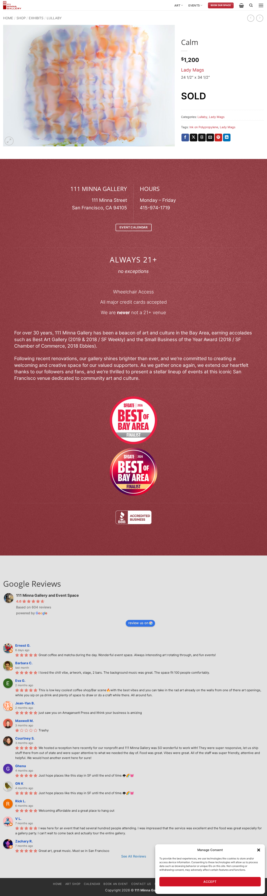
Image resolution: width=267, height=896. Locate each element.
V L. (18, 819)
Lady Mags (192, 70)
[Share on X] (193, 137)
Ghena (20, 766)
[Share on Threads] (202, 137)
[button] (259, 850)
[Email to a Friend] (210, 137)
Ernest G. (22, 645)
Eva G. (20, 680)
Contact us (141, 884)
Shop (21, 18)
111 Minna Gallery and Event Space (47, 595)
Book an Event (115, 884)
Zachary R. (24, 841)
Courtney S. (25, 738)
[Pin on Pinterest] (218, 137)
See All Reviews (133, 856)
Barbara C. (24, 663)
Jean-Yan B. (25, 703)
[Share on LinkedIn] (226, 137)
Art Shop (73, 884)
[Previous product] (259, 18)
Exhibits (36, 18)
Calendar (92, 884)
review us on (138, 623)
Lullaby (54, 18)
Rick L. (20, 801)
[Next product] (250, 18)
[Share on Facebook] (185, 137)
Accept (210, 882)
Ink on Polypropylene (203, 127)
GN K (19, 783)
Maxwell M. (24, 721)
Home (8, 18)
